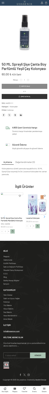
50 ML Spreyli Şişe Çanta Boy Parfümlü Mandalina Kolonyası (12, 219)
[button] (44, 217)
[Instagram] (28, 375)
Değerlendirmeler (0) (25, 162)
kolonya (10, 110)
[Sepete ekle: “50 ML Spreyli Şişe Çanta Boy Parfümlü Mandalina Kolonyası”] (12, 231)
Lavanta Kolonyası (33, 218)
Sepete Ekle (25, 86)
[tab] (8, 162)
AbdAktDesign (40, 380)
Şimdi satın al (25, 96)
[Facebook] (20, 375)
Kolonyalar (14, 106)
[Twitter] (24, 375)
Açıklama (7, 162)
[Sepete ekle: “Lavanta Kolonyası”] (37, 226)
